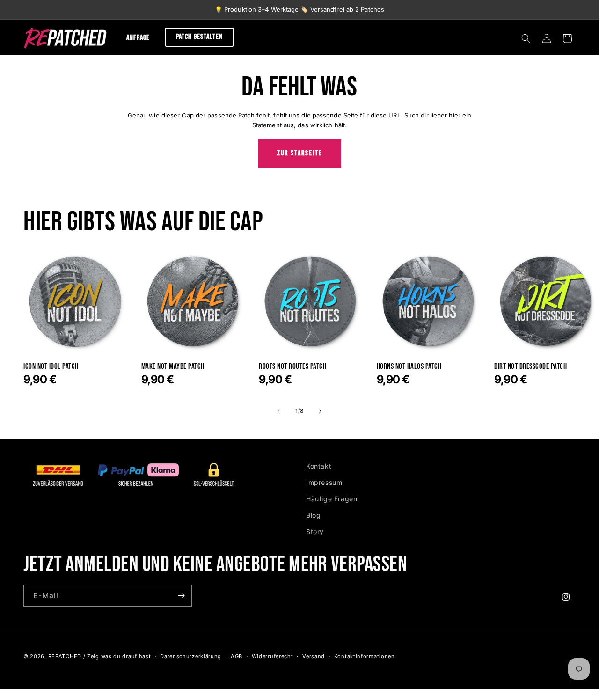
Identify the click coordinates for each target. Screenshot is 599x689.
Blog (313, 515)
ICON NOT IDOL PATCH (51, 367)
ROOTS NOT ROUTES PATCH (292, 367)
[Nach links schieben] (279, 411)
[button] (526, 38)
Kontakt (318, 466)
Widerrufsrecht (272, 656)
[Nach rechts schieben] (320, 411)
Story (315, 531)
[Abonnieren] (181, 596)
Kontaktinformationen (364, 656)
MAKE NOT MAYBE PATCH (173, 367)
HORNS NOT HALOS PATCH (409, 367)
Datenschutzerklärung (190, 656)
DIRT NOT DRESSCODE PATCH (530, 367)
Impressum (324, 482)
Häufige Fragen (331, 499)
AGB (236, 656)
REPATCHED (64, 656)
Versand (313, 656)
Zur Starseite (299, 153)
